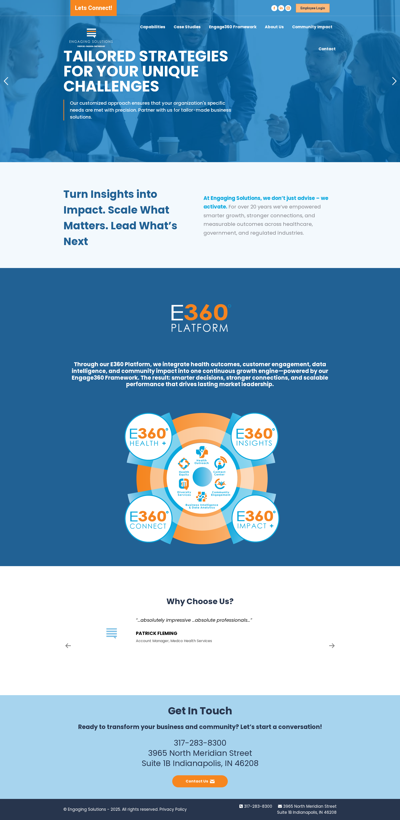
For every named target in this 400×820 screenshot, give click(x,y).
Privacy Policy (173, 809)
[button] (68, 645)
